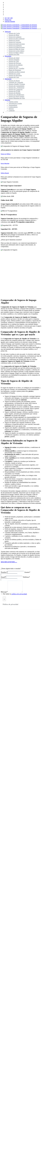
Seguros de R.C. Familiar (16, 68)
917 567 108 (9, 18)
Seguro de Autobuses (15, 45)
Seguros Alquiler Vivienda (17, 84)
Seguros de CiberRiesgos (16, 94)
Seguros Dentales (14, 59)
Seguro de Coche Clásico (16, 51)
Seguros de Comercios (15, 89)
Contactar (12, 110)
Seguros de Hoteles (15, 93)
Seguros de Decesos (15, 63)
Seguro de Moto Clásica (16, 52)
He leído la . (15, 594)
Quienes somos (13, 102)
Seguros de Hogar (14, 80)
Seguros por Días (14, 54)
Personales (8, 56)
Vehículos (8, 31)
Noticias (11, 109)
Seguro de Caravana (15, 42)
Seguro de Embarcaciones (17, 47)
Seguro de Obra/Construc (16, 96)
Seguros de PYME (14, 91)
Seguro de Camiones (15, 37)
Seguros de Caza (14, 77)
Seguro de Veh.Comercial (16, 38)
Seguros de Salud (14, 58)
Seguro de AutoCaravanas (17, 44)
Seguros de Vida (14, 61)
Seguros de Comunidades (16, 86)
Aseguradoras (13, 105)
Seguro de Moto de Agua (16, 49)
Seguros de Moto (14, 35)
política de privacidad (19, 594)
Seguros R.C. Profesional (16, 87)
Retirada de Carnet (14, 73)
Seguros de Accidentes (16, 65)
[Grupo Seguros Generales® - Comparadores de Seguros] (19, 26)
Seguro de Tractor (14, 40)
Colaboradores (13, 107)
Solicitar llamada (10, 21)
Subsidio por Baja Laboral (17, 72)
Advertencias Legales (15, 103)
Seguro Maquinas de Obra (17, 98)
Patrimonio (8, 79)
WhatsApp (8, 20)
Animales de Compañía (16, 82)
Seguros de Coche (14, 33)
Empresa (7, 100)
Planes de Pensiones (15, 70)
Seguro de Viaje (13, 66)
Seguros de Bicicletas (15, 75)
